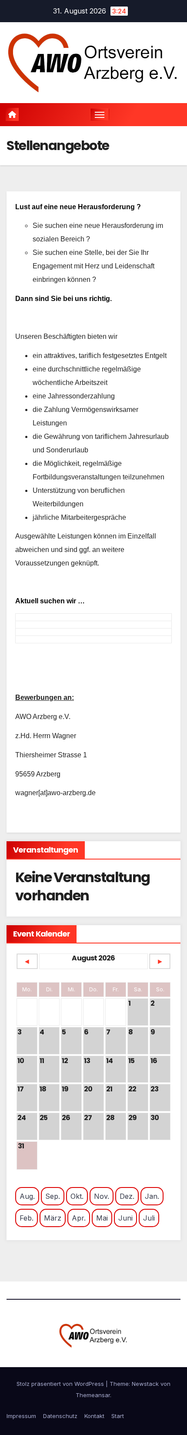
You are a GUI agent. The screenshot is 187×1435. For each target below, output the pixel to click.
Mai (102, 1218)
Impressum (21, 1415)
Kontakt (94, 1415)
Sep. (52, 1196)
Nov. (101, 1196)
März (52, 1218)
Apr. (79, 1218)
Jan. (152, 1196)
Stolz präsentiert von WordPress (61, 1383)
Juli (149, 1218)
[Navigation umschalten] (99, 114)
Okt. (76, 1196)
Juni (125, 1218)
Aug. (27, 1196)
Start (117, 1415)
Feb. (26, 1218)
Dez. (127, 1196)
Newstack (145, 1383)
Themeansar (93, 1395)
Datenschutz (60, 1415)
